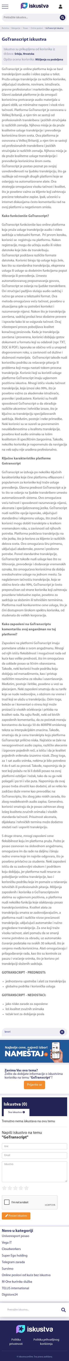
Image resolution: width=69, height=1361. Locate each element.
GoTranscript (10, 166)
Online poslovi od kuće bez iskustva (26, 1275)
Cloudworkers (11, 1249)
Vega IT (7, 1243)
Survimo (7, 1269)
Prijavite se (34, 1085)
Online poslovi (37, 28)
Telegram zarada (13, 1262)
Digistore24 (10, 1295)
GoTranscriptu (11, 796)
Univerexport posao (15, 1236)
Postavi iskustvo (17, 1216)
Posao (25, 28)
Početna (5, 28)
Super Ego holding (14, 1255)
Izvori (7, 1032)
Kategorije (15, 28)
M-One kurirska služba (17, 1282)
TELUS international (15, 1288)
